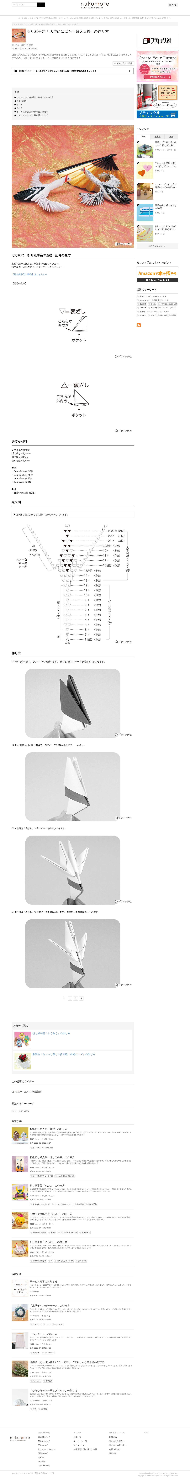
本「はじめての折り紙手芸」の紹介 (32, 112)
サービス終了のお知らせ (43, 1281)
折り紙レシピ (160, 150)
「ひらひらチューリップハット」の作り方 (53, 1390)
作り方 (19, 108)
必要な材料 (21, 101)
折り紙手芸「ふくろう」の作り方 (51, 1033)
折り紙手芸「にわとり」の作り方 (48, 1242)
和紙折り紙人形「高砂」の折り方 (48, 1128)
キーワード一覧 (80, 1441)
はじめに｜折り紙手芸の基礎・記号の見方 (35, 97)
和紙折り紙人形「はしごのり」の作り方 (52, 1157)
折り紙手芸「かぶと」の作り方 (47, 1185)
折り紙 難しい (48, 1139)
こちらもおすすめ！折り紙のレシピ (32, 115)
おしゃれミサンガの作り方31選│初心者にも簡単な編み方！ (166, 228)
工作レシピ (46, 1316)
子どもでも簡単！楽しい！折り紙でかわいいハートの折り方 (166, 165)
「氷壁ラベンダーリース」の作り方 (50, 1305)
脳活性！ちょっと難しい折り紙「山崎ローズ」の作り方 (64, 1054)
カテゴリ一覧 (44, 1465)
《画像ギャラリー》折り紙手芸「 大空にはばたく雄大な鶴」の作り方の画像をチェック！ (73, 71)
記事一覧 (77, 1437)
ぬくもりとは (79, 1445)
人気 (171, 136)
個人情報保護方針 (116, 1441)
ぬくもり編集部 (33, 1091)
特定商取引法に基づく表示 (85, 1449)
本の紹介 (42, 1461)
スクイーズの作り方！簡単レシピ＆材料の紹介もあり (166, 186)
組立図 (19, 104)
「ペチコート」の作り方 (43, 1333)
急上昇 (158, 136)
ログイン (173, 5)
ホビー (41, 1457)
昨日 (144, 136)
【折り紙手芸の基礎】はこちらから (29, 274)
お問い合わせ (115, 1449)
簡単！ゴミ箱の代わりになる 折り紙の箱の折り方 (166, 144)
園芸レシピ (43, 1453)
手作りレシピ (47, 1344)
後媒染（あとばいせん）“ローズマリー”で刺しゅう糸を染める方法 (67, 1362)
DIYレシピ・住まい (46, 1449)
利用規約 (113, 1437)
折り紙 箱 (171, 150)
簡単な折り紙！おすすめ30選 (166, 207)
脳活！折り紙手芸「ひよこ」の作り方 (51, 1213)
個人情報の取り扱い (117, 1445)
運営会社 (113, 1453)
